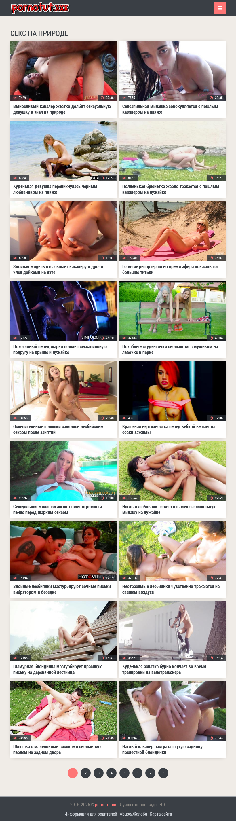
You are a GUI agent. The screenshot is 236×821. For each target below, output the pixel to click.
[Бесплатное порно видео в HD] (44, 7)
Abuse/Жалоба (133, 814)
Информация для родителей (90, 814)
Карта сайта (161, 814)
